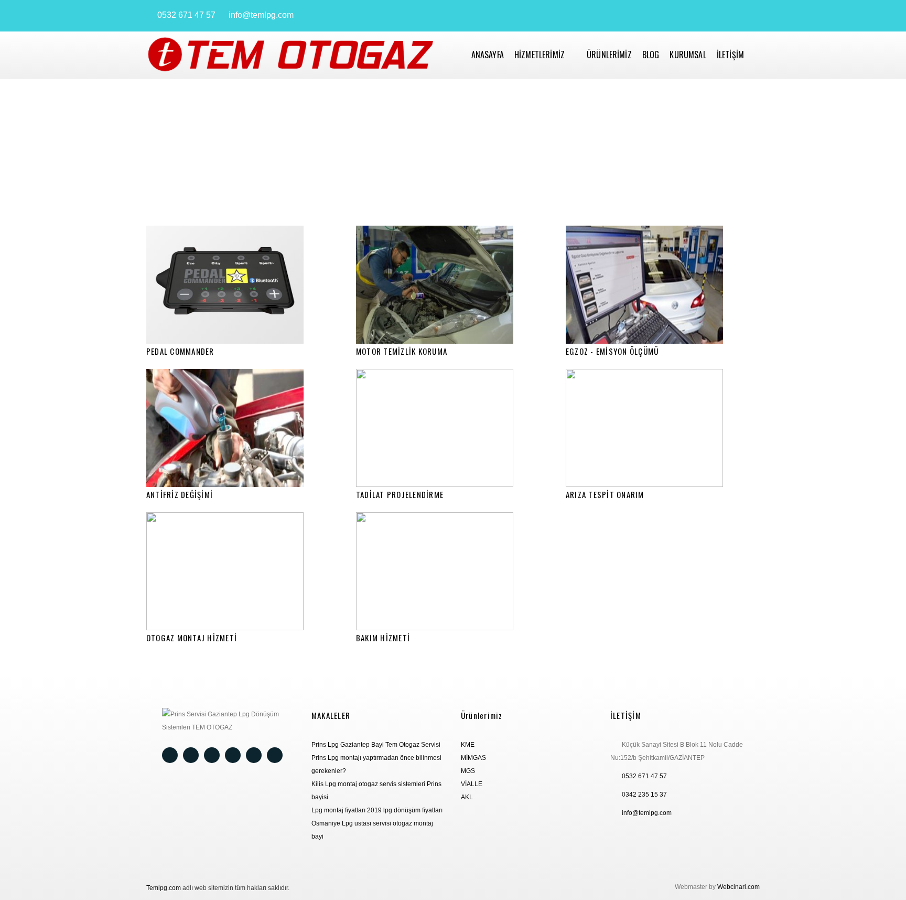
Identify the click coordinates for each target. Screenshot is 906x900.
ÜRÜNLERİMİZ (609, 54)
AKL (467, 797)
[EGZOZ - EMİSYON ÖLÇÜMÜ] (663, 285)
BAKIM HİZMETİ (383, 637)
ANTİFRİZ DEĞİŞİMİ (179, 494)
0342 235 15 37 (644, 794)
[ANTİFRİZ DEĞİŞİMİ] (243, 428)
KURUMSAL (688, 54)
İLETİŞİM (730, 54)
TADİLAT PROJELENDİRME (400, 494)
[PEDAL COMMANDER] (243, 285)
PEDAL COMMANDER (180, 351)
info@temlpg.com (261, 14)
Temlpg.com (163, 888)
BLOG (651, 54)
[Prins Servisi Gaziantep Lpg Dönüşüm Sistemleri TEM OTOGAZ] (290, 55)
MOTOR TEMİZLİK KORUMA (401, 351)
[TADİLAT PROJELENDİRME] (453, 428)
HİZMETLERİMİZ (539, 54)
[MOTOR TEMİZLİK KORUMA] (453, 285)
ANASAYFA (487, 54)
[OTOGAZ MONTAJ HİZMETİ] (243, 571)
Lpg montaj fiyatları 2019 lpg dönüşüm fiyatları (377, 810)
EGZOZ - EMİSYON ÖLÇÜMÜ (612, 351)
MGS (468, 771)
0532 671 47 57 (186, 14)
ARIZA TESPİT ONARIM (605, 494)
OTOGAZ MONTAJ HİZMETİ (191, 637)
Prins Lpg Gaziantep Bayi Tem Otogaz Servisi (375, 744)
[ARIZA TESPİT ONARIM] (663, 428)
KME (467, 744)
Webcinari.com (738, 887)
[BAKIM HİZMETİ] (453, 571)
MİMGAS (473, 757)
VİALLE (471, 784)
